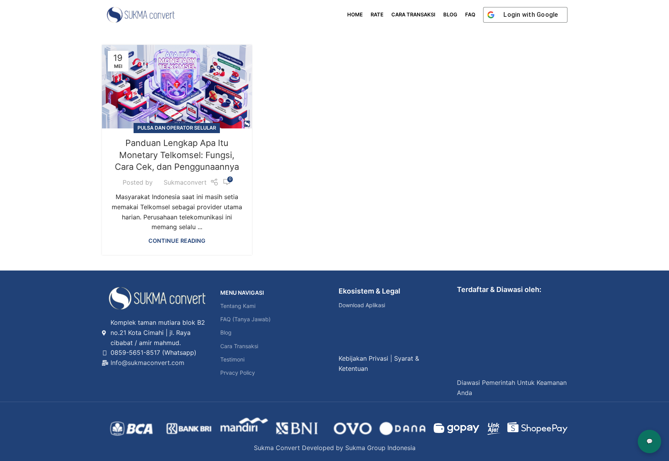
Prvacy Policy (237, 372)
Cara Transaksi (239, 346)
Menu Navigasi (242, 292)
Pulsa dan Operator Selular (176, 128)
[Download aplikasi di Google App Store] (348, 341)
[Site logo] (141, 14)
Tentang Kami (237, 306)
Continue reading (176, 240)
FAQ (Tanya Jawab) (245, 319)
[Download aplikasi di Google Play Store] (348, 323)
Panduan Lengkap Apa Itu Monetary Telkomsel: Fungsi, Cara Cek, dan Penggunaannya (177, 155)
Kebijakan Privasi (363, 358)
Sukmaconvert (185, 182)
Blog (226, 332)
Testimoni (232, 359)
